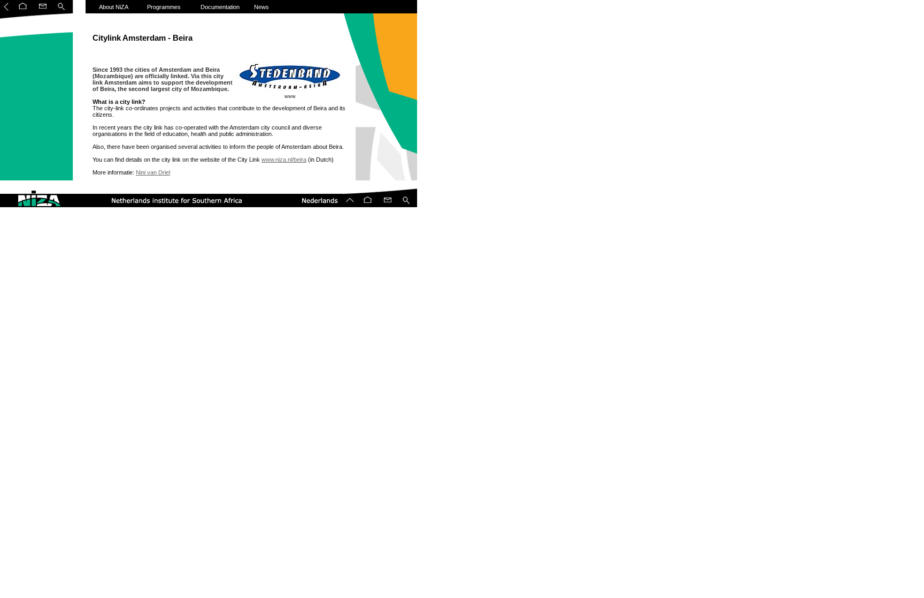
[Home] (22, 11)
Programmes (164, 7)
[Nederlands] (315, 205)
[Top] (350, 205)
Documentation (220, 7)
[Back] (6, 11)
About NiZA (113, 7)
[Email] (41, 11)
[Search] (61, 11)
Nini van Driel (153, 172)
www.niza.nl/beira (283, 159)
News (261, 7)
